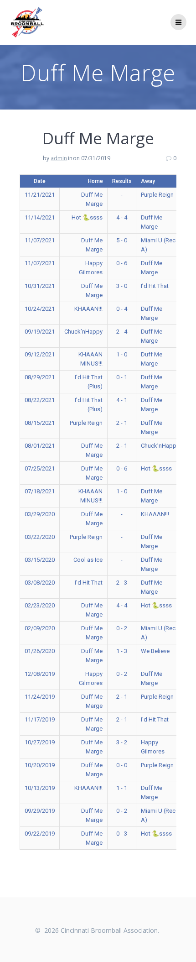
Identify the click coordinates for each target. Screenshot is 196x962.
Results (122, 181)
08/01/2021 (40, 445)
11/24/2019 (40, 696)
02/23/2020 (40, 605)
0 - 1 (121, 377)
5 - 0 (121, 240)
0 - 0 (121, 765)
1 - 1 (121, 787)
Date (40, 181)
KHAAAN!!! (88, 308)
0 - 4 (121, 308)
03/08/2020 (40, 582)
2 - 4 (121, 331)
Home (95, 181)
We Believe (155, 651)
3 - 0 (121, 285)
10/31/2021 (40, 285)
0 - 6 (121, 263)
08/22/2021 (40, 400)
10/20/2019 (40, 765)
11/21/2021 (40, 194)
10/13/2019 (40, 787)
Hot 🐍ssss (87, 217)
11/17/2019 (40, 719)
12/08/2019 (40, 673)
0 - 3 (121, 833)
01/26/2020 (40, 651)
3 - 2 (121, 742)
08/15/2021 (40, 422)
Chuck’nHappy (83, 331)
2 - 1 (121, 422)
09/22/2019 (40, 833)
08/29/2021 (40, 377)
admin (59, 158)
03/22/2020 (40, 536)
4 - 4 (121, 217)
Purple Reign (157, 194)
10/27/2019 (40, 742)
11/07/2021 (40, 240)
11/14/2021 (40, 217)
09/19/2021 (40, 331)
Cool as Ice (88, 559)
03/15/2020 (40, 559)
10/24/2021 (40, 308)
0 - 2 (121, 628)
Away (148, 181)
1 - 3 (121, 651)
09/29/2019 (40, 810)
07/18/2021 (40, 491)
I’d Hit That (155, 285)
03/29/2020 (40, 514)
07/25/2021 (40, 468)
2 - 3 (121, 582)
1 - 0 (121, 354)
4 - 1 (121, 400)
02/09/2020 (40, 628)
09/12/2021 (40, 354)
